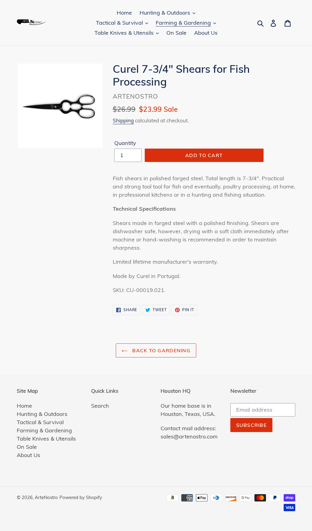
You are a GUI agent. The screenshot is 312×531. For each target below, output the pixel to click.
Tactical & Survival (40, 422)
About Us (28, 455)
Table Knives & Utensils (46, 438)
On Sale (27, 446)
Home (24, 405)
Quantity (125, 142)
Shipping (123, 120)
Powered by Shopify (80, 497)
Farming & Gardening (44, 430)
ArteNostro (46, 497)
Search (100, 405)
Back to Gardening (160, 350)
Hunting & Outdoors (42, 413)
